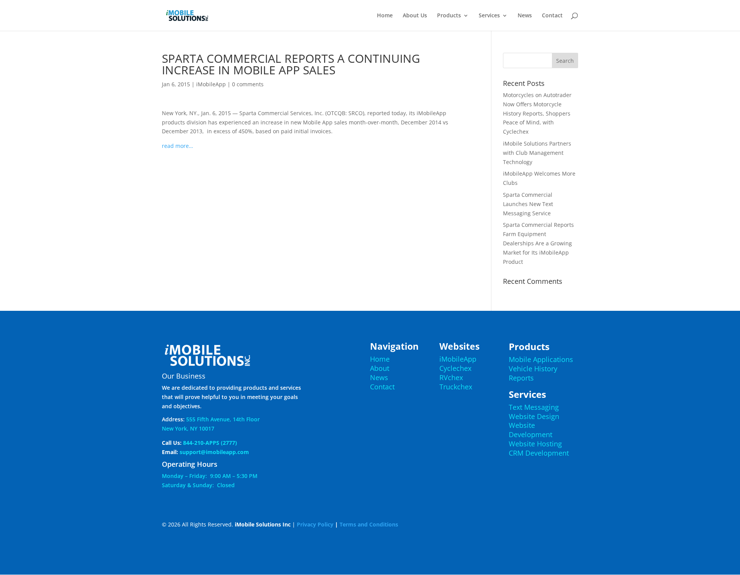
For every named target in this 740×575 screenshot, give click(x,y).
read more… (177, 145)
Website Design (534, 416)
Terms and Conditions (369, 524)
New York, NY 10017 (188, 428)
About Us (415, 16)
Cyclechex (455, 368)
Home (385, 16)
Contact (552, 16)
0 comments (248, 84)
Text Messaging (534, 407)
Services (489, 16)
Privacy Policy (315, 524)
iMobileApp (211, 84)
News (525, 16)
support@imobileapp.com (214, 452)
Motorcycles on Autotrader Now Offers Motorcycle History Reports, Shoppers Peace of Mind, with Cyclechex (537, 113)
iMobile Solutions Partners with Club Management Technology (537, 153)
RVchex (451, 377)
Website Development (530, 430)
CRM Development (539, 453)
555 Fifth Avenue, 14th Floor (223, 419)
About (379, 368)
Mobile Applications (541, 359)
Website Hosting (535, 443)
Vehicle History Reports (533, 373)
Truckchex (455, 386)
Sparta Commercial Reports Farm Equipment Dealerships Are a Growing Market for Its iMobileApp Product (538, 243)
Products (449, 16)
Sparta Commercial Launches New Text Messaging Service (528, 204)
